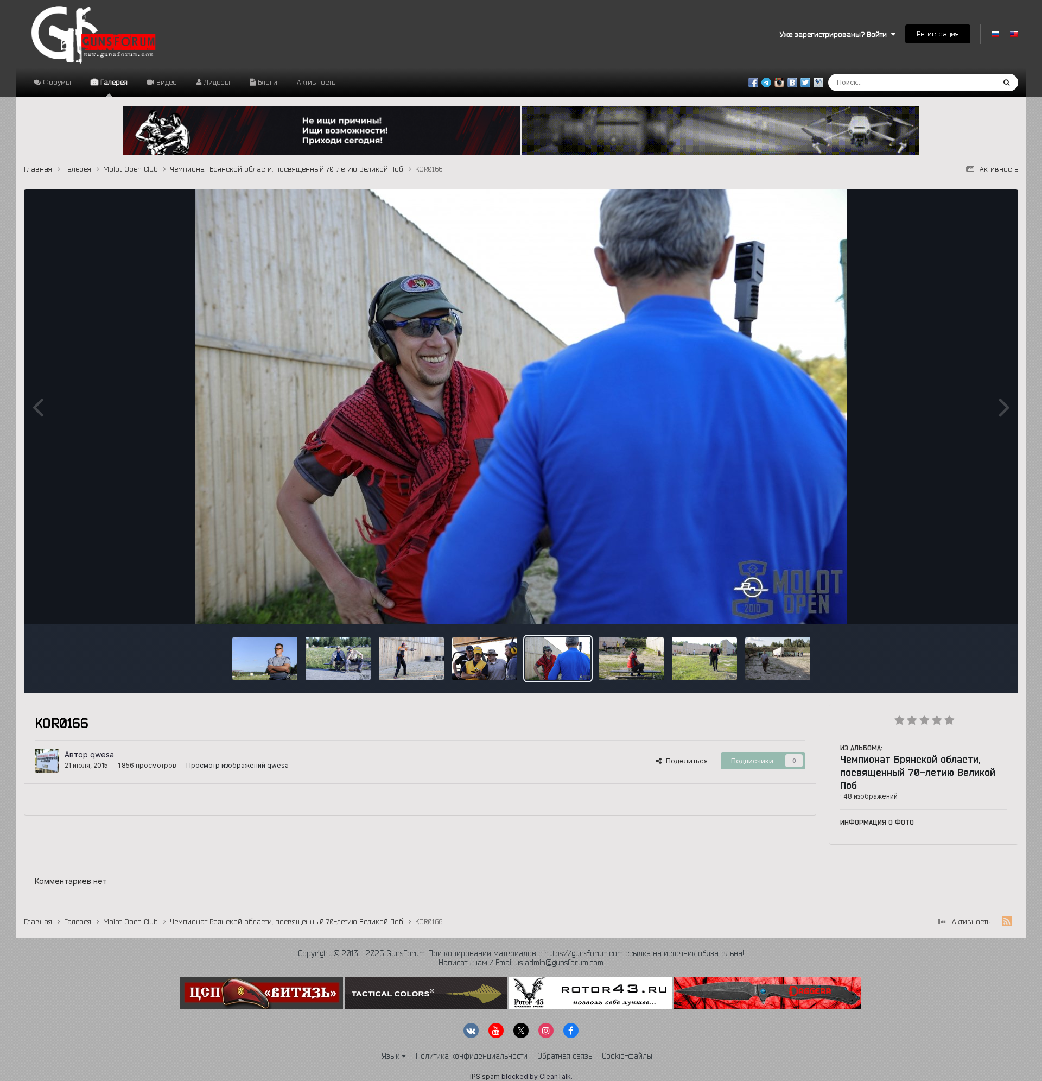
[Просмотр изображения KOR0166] (557, 658)
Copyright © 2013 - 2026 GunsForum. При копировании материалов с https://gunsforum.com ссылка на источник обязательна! (521, 953)
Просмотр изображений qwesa (237, 765)
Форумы (56, 82)
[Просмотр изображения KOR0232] (338, 658)
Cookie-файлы (627, 1056)
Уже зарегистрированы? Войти (835, 34)
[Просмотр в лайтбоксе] (521, 406)
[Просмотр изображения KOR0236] (264, 658)
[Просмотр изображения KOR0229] (411, 658)
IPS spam (485, 1076)
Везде (970, 82)
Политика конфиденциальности (472, 1056)
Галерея (113, 82)
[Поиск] (1006, 82)
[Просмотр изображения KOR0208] (484, 658)
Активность (316, 82)
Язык (392, 1056)
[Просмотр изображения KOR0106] (631, 658)
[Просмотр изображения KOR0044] (704, 658)
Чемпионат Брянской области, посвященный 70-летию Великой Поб (917, 772)
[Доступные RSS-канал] (1007, 921)
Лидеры (215, 82)
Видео (165, 82)
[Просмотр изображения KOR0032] (777, 658)
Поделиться (685, 760)
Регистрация (938, 33)
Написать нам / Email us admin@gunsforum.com (521, 962)
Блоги (266, 82)
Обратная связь (564, 1056)
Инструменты (970, 604)
